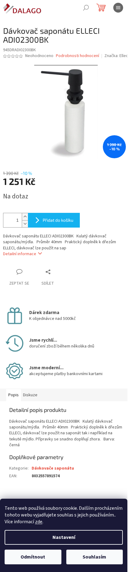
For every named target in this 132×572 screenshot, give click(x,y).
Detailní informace (19, 254)
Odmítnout (33, 557)
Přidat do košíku (58, 220)
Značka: (116, 56)
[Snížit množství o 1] (25, 223)
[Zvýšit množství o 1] (25, 216)
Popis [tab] (13, 395)
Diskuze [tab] (30, 395)
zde (38, 521)
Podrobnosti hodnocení (77, 56)
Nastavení (63, 537)
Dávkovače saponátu (53, 468)
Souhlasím (94, 557)
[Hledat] (86, 8)
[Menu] (118, 8)
